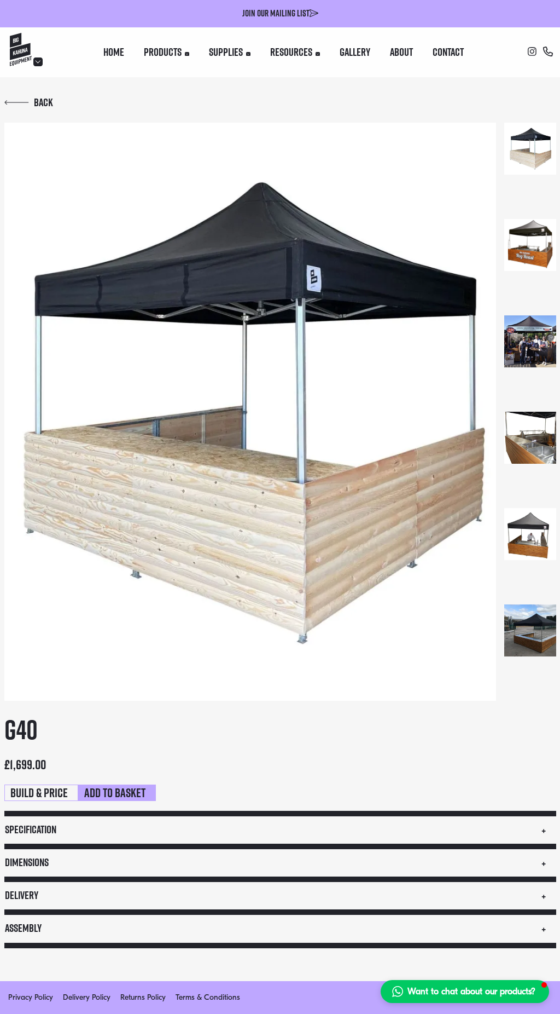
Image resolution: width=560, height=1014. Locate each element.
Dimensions (27, 862)
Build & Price (39, 793)
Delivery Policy (86, 997)
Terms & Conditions (208, 997)
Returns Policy (143, 997)
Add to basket (114, 793)
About (401, 52)
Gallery (355, 52)
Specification (30, 829)
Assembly (23, 928)
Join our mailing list (276, 13)
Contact (448, 52)
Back (43, 102)
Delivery (21, 895)
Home (113, 52)
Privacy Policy (30, 997)
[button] (465, 991)
